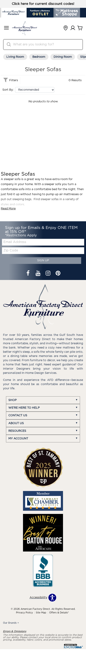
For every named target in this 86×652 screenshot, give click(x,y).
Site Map (41, 612)
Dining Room (63, 56)
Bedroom (38, 56)
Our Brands (11, 623)
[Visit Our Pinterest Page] (58, 273)
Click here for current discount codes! (43, 3)
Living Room (15, 56)
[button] (6, 28)
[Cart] (80, 28)
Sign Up (43, 260)
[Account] (73, 28)
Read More (8, 208)
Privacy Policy (24, 612)
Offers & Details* (59, 612)
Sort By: (8, 89)
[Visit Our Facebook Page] (28, 273)
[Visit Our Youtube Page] (38, 273)
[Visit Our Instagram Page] (48, 273)
